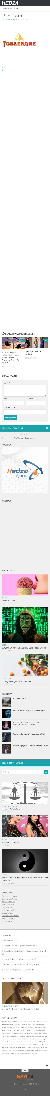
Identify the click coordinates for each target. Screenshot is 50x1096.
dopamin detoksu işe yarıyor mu (35, 1024)
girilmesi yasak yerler (18, 1033)
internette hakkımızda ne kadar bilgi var (36, 1039)
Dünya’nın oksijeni (29, 1030)
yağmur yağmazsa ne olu (8, 1053)
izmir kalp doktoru (8, 901)
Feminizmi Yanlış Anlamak (11, 809)
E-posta (29, 398)
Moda (4, 840)
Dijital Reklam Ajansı (9, 899)
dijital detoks (23, 1024)
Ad (5, 398)
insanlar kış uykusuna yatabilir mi (10, 1036)
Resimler (10, 840)
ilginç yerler (35, 1033)
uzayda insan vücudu (42, 1051)
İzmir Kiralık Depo (8, 921)
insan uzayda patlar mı (11, 1039)
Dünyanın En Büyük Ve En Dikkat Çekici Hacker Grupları (24, 647)
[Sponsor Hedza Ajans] (46, 428)
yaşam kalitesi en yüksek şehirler (23, 1053)
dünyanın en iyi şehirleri (36, 1027)
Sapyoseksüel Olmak (10, 600)
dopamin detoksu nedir (8, 1027)
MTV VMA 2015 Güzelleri (11, 842)
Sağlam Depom (7, 918)
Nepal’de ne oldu (17, 1048)
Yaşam (15, 806)
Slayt (9, 598)
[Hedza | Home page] (13, 3)
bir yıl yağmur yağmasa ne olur (15, 1021)
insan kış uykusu (43, 1033)
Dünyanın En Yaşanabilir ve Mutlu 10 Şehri (19, 969)
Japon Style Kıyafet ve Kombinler (33, 352)
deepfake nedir (44, 1021)
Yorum (7, 383)
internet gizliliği (21, 1039)
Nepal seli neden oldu (41, 1045)
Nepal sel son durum (7, 1048)
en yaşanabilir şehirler (40, 1030)
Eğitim (4, 806)
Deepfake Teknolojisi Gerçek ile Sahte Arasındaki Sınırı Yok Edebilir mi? (26, 723)
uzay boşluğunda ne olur (18, 1051)
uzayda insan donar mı (31, 1051)
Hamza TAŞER (7, 907)
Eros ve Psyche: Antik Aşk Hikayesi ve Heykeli (20, 1008)
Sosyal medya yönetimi (10, 915)
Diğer (4, 598)
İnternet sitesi (9, 407)
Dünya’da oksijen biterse (18, 1030)
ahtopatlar (4, 1021)
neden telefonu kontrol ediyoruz (14, 1045)
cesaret (25, 1021)
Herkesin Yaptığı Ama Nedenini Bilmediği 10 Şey (30, 745)
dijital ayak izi (16, 1024)
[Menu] (47, 3)
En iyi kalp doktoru (8, 904)
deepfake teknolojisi (7, 1024)
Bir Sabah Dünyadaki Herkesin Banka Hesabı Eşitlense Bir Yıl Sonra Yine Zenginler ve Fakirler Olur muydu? (11, 357)
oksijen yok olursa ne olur (41, 1048)
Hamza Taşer (12, 19)
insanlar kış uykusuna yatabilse (28, 1036)
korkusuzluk (38, 1042)
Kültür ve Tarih (7, 1006)
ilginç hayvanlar (28, 1033)
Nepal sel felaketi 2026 (29, 1045)
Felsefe (4, 875)
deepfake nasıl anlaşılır (34, 1021)
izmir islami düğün (8, 910)
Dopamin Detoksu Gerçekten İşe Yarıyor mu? (29, 710)
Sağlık (4, 678)
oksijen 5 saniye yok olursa (28, 1048)
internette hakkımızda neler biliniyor (11, 1042)
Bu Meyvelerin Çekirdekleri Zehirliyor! (16, 681)
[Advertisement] (25, 176)
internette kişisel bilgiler (27, 1042)
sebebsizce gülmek (6, 1051)
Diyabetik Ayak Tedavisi (10, 913)
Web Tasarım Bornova (10, 896)
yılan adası (34, 1053)
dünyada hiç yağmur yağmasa (21, 1027)
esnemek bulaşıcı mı (7, 1033)
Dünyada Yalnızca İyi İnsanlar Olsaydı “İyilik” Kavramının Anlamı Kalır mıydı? (25, 879)
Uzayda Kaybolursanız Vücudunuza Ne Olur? (29, 734)
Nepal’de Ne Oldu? (19, 698)
